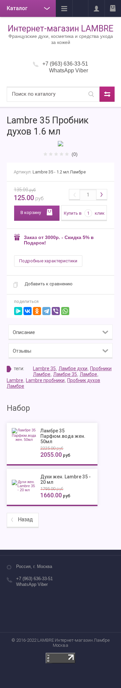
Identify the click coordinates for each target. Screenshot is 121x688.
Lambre (15, 380)
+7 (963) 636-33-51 (65, 64)
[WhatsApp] (65, 311)
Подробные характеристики (48, 260)
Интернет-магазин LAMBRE (60, 28)
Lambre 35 (44, 368)
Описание (24, 332)
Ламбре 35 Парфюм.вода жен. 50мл (62, 436)
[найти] (91, 94)
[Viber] (56, 311)
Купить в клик (84, 213)
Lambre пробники (45, 380)
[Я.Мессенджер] (18, 311)
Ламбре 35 (65, 374)
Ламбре (88, 374)
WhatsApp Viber (68, 70)
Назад (25, 519)
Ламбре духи (72, 368)
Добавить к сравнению (49, 283)
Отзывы (22, 351)
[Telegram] (46, 311)
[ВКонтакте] (28, 311)
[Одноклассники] (37, 311)
